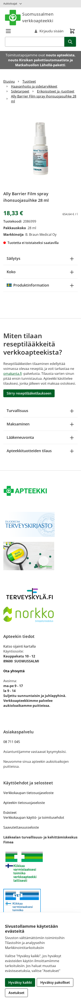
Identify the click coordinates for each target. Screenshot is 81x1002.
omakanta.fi (12, 373)
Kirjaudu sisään (51, 31)
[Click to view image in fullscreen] (40, 149)
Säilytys (13, 258)
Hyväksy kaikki (20, 982)
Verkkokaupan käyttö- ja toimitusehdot (33, 817)
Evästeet (10, 812)
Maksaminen (18, 423)
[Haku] (70, 42)
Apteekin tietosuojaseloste (24, 802)
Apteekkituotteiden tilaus (29, 450)
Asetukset (16, 992)
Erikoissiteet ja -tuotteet (55, 91)
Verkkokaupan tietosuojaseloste (28, 793)
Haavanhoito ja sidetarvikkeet (34, 86)
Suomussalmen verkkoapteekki (37, 17)
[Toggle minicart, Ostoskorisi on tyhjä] (72, 31)
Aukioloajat (10, 3)
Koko (11, 271)
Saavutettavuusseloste (21, 827)
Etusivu (9, 81)
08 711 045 (11, 742)
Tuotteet (29, 81)
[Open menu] (8, 31)
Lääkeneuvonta (20, 437)
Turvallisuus (17, 410)
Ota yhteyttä (14, 671)
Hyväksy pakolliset (55, 982)
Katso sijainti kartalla (19, 646)
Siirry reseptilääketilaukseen (29, 393)
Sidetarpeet (20, 91)
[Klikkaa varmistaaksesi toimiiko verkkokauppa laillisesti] (40, 867)
